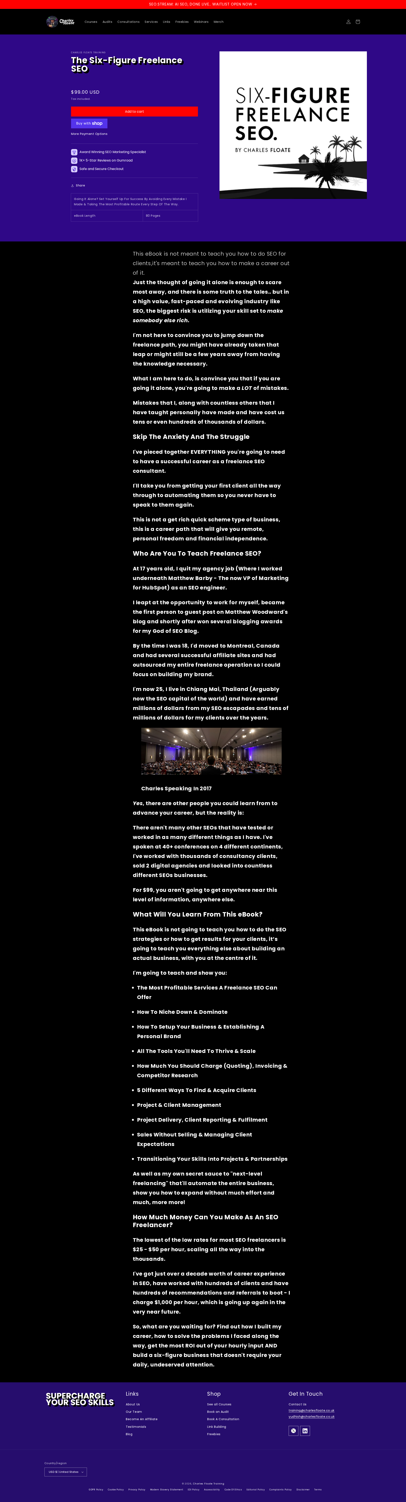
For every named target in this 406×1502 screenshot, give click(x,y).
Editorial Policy (256, 1489)
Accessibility (212, 1489)
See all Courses (219, 1404)
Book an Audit (218, 1412)
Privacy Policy (137, 1489)
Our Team (134, 1412)
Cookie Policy (116, 1489)
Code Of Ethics (234, 1489)
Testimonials (136, 1427)
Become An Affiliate (142, 1419)
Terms (318, 1489)
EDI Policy (194, 1489)
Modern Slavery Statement (167, 1489)
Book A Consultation (223, 1419)
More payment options (89, 134)
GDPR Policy (96, 1489)
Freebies (214, 1434)
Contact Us (298, 1404)
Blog (129, 1434)
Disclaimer (303, 1489)
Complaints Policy (281, 1489)
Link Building (216, 1427)
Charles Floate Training (208, 1483)
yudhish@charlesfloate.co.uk (312, 1416)
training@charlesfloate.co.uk (312, 1410)
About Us (133, 1404)
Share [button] (80, 185)
